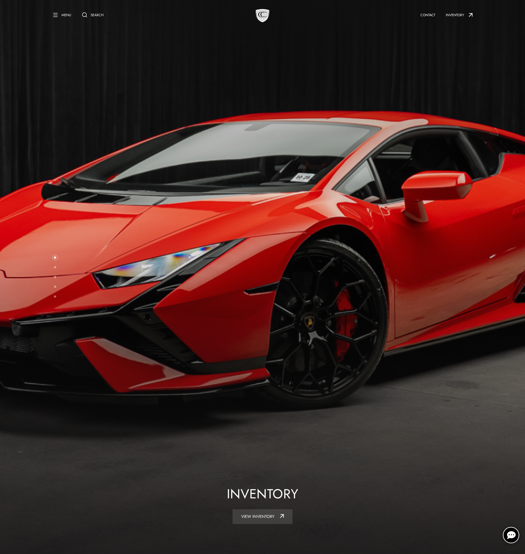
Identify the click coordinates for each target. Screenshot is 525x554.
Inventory (455, 15)
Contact (427, 15)
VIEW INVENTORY (258, 516)
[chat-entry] (511, 535)
